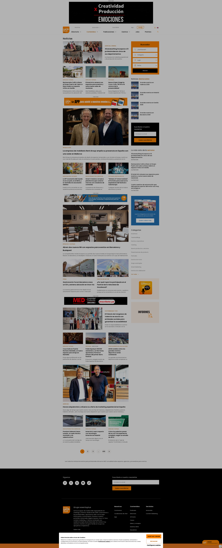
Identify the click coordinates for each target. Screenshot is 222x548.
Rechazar (153, 541)
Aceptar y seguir (154, 536)
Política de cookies (104, 541)
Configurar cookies (154, 545)
